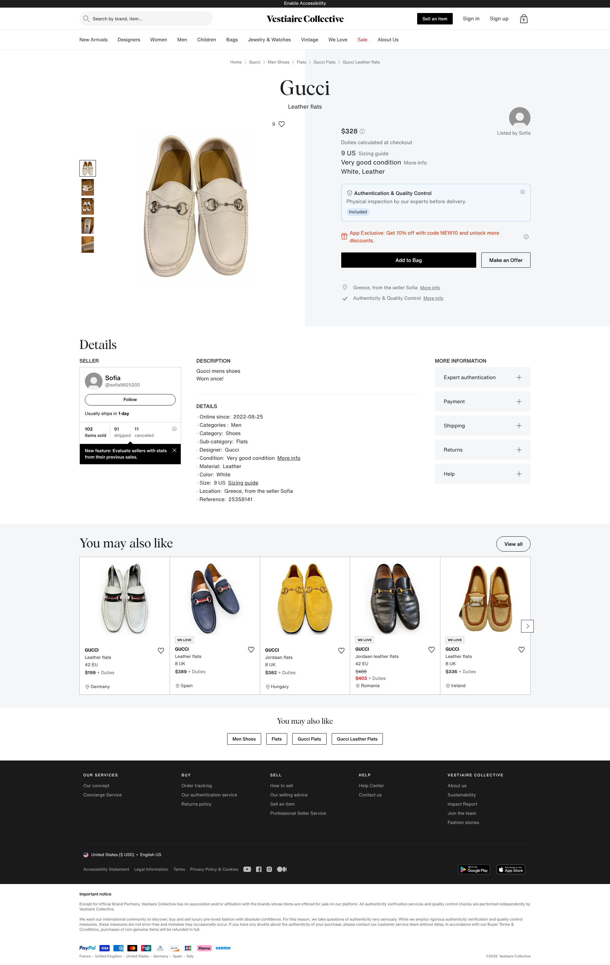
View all (513, 544)
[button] (523, 18)
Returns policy (196, 804)
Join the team (462, 813)
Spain (177, 956)
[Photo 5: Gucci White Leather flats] (87, 244)
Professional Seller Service (298, 813)
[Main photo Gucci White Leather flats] (87, 168)
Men (182, 39)
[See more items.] (527, 626)
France (85, 956)
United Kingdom (108, 956)
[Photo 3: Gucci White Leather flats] (87, 206)
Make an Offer (506, 260)
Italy (190, 956)
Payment (454, 401)
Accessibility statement (106, 869)
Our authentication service (209, 795)
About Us (388, 39)
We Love (338, 39)
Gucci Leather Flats (357, 739)
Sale (363, 39)
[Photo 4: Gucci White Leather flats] (87, 225)
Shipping (454, 425)
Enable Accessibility (305, 3)
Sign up (499, 18)
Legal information (151, 869)
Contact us (370, 795)
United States (137, 956)
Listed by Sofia (514, 133)
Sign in (471, 18)
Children (206, 39)
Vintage (309, 39)
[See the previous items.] (82, 626)
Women (158, 39)
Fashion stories (463, 822)
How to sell (281, 785)
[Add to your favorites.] (161, 650)
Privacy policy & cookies (214, 869)
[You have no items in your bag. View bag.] (523, 18)
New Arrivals (93, 39)
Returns (453, 449)
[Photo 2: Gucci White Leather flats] (87, 187)
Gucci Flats (325, 62)
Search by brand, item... (117, 18)
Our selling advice (289, 795)
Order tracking (196, 785)
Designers (129, 39)
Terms (179, 869)
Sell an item (435, 18)
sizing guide (373, 153)
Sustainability (462, 795)
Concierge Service (102, 795)
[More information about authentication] (522, 192)
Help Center (371, 785)
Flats (301, 62)
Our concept (96, 785)
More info (415, 162)
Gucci (255, 62)
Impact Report (463, 804)
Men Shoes (278, 62)
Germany (160, 956)
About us (457, 785)
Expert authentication (470, 377)
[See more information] (526, 236)
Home (236, 62)
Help (449, 474)
